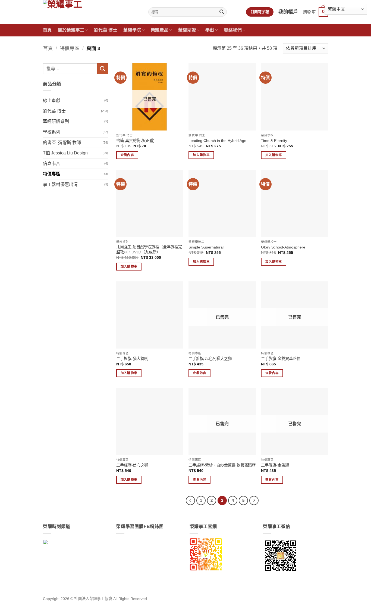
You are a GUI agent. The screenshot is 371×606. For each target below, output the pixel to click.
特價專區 (69, 48)
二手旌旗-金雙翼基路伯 (280, 358)
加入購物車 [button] (201, 155)
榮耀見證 (187, 30)
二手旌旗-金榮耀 (275, 465)
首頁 (47, 30)
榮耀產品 (159, 30)
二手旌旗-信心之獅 (132, 465)
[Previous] (190, 500)
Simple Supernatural (206, 247)
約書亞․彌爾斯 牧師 (62, 142)
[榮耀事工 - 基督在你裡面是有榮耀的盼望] (91, 12)
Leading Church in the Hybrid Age (217, 140)
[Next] (254, 500)
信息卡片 (51, 163)
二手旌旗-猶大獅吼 (132, 358)
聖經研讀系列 (56, 121)
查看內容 (127, 155)
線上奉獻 (51, 100)
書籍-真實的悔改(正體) (135, 140)
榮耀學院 (132, 30)
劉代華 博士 (105, 30)
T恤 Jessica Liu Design (65, 153)
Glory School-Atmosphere (283, 247)
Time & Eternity (274, 140)
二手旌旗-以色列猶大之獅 (210, 358)
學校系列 (51, 132)
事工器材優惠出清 (60, 184)
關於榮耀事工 (71, 30)
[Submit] (222, 12)
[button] (315, 12)
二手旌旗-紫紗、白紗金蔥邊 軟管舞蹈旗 (222, 465)
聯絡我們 (233, 30)
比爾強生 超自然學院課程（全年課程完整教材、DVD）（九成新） (149, 249)
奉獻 (209, 30)
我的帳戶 (288, 12)
